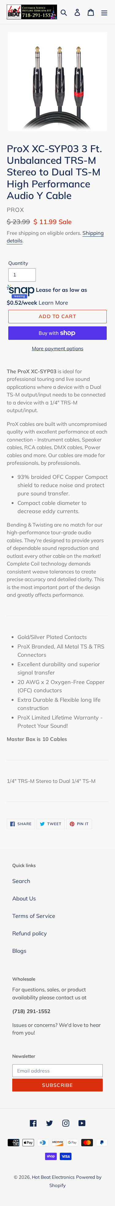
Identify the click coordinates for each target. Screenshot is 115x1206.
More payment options (57, 348)
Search (21, 881)
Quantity (18, 263)
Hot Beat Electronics (53, 1177)
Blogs (19, 950)
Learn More (53, 302)
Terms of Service (33, 915)
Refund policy (29, 933)
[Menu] (104, 12)
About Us (24, 898)
